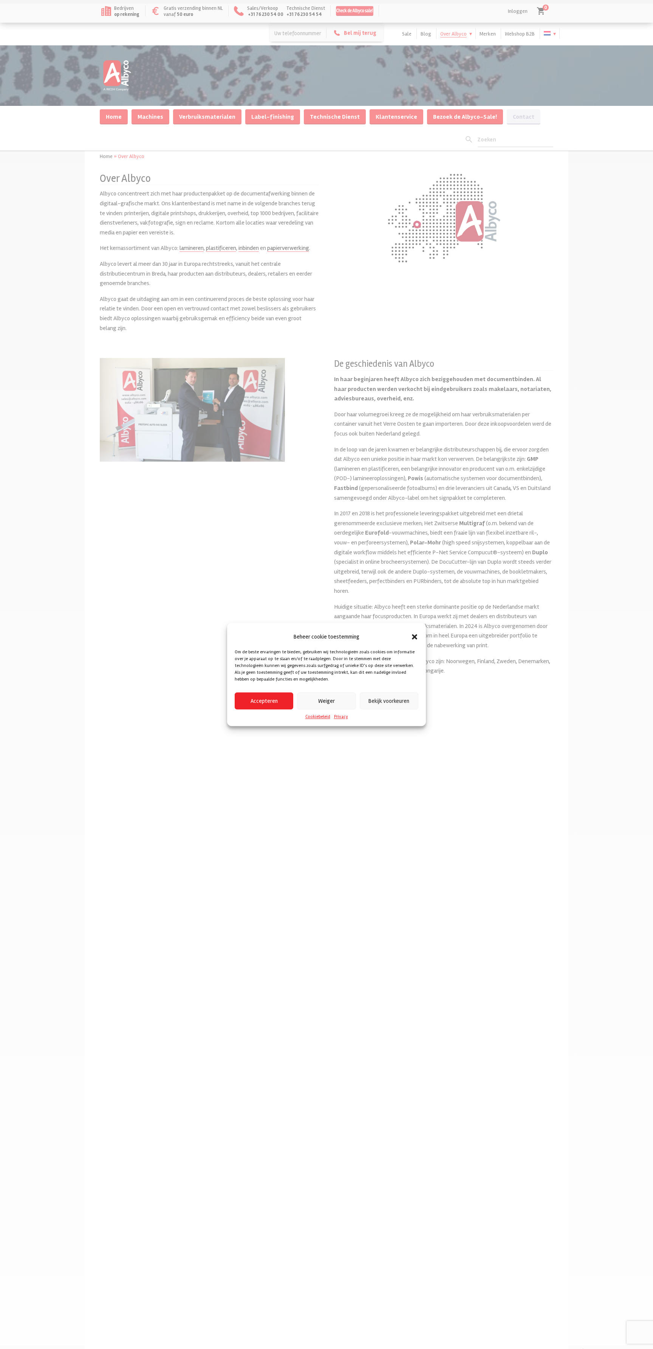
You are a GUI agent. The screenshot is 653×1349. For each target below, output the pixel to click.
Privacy (341, 716)
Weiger (326, 701)
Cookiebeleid (317, 716)
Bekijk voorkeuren (388, 701)
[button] (414, 636)
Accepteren (264, 701)
